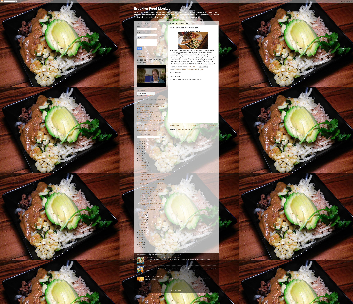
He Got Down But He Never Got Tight (151, 207)
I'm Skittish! (141, 56)
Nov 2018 (143, 165)
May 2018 (143, 217)
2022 (140, 151)
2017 (140, 230)
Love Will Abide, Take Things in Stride (151, 189)
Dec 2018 (143, 162)
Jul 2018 (143, 212)
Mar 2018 (143, 222)
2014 (140, 237)
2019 (140, 158)
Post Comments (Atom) (185, 129)
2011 (140, 244)
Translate (150, 95)
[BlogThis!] (201, 67)
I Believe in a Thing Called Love (149, 177)
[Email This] (200, 67)
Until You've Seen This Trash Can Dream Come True (160, 267)
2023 (140, 148)
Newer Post (174, 126)
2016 (140, 232)
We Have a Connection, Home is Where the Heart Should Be (162, 257)
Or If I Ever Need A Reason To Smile (150, 201)
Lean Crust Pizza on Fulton (183, 69)
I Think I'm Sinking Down (147, 174)
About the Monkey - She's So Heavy (147, 104)
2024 (140, 146)
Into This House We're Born (145, 112)
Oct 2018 (143, 167)
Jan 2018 (143, 227)
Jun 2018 (143, 215)
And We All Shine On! (143, 110)
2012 (140, 242)
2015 (140, 235)
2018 (140, 160)
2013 (140, 239)
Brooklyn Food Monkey (152, 8)
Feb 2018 (143, 224)
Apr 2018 (143, 220)
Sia (202, 69)
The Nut (139, 128)
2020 (140, 156)
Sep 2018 (143, 170)
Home (193, 126)
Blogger (180, 290)
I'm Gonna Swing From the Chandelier (151, 196)
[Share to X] (203, 67)
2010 (140, 247)
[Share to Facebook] (205, 67)
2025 (140, 143)
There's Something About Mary (146, 114)
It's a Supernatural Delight (147, 187)
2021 (140, 153)
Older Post (212, 126)
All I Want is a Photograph (147, 209)
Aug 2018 (143, 172)
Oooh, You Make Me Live (147, 198)
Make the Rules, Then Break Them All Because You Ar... (151, 192)
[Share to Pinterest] (207, 67)
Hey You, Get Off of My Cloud (153, 276)
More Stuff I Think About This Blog (147, 130)
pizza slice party (195, 69)
